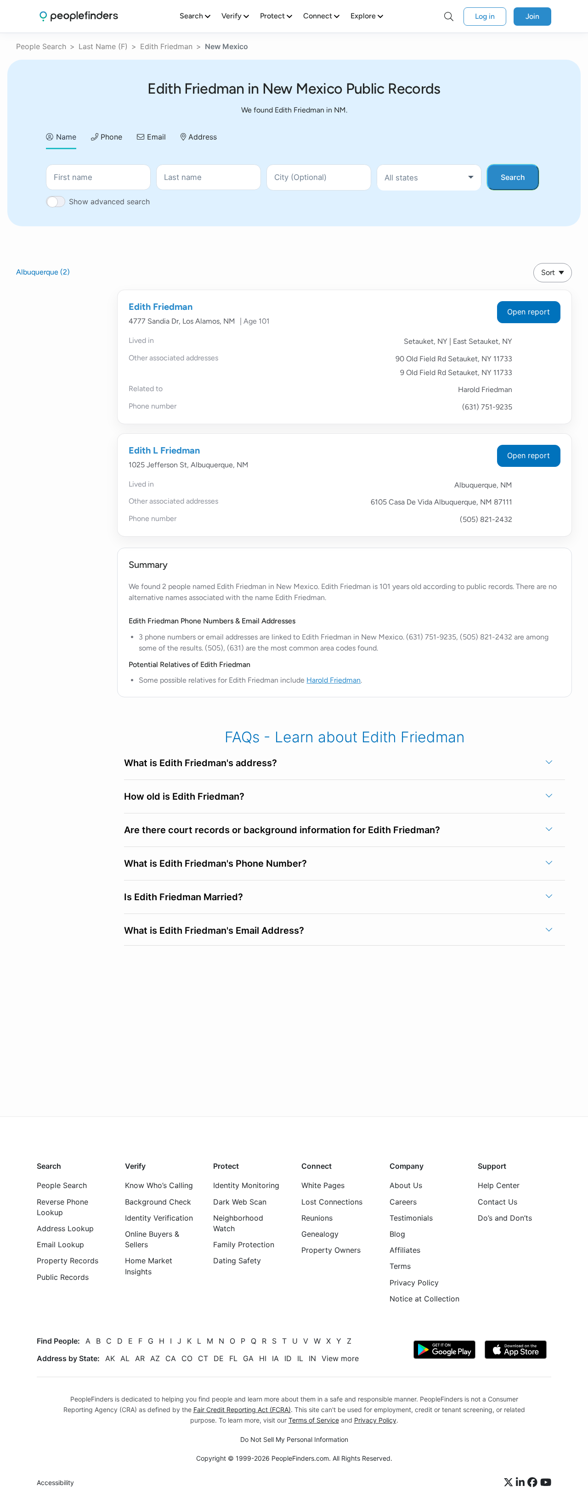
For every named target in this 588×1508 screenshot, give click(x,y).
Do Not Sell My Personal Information (294, 1439)
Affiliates (405, 1250)
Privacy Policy (414, 1282)
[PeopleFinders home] (79, 16)
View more (340, 1358)
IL (300, 1358)
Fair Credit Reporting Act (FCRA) (242, 1409)
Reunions (317, 1217)
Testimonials (411, 1217)
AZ (155, 1358)
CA (170, 1358)
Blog (397, 1234)
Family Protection (243, 1244)
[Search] (448, 16)
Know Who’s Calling (159, 1185)
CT (203, 1358)
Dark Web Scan (239, 1201)
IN (312, 1358)
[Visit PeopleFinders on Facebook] (533, 1482)
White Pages (323, 1185)
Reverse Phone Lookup (62, 1206)
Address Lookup (65, 1228)
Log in (485, 16)
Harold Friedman (333, 680)
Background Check (158, 1201)
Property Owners (331, 1250)
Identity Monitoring (246, 1185)
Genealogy (320, 1234)
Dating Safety (237, 1260)
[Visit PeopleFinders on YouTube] (545, 1482)
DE (219, 1358)
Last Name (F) (103, 46)
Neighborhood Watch (238, 1223)
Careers (403, 1201)
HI (262, 1358)
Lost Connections (331, 1201)
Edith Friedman (166, 46)
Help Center (499, 1185)
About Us (406, 1185)
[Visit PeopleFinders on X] (509, 1482)
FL (233, 1358)
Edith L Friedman (164, 450)
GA (248, 1358)
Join (532, 16)
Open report (528, 311)
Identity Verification (159, 1217)
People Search (41, 46)
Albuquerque (43, 272)
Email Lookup (60, 1244)
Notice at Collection (424, 1298)
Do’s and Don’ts (505, 1217)
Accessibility (55, 1482)
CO (186, 1358)
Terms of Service (313, 1420)
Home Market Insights (148, 1266)
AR (140, 1358)
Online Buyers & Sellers (152, 1239)
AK (110, 1358)
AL (125, 1358)
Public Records (63, 1276)
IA (275, 1358)
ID (288, 1358)
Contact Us (497, 1201)
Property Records (67, 1260)
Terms (400, 1266)
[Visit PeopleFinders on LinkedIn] (521, 1482)
